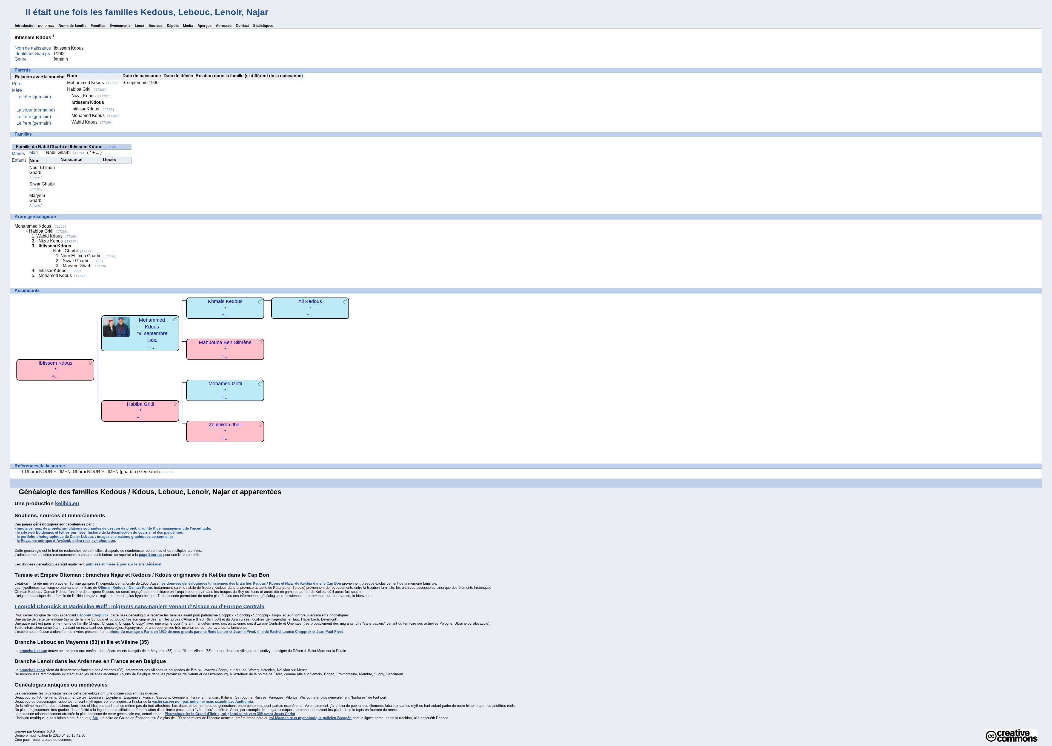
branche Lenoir (32, 670)
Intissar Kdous (93, 109)
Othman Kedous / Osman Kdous (125, 587)
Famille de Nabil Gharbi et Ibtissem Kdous (67, 146)
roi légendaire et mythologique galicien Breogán (310, 718)
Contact (242, 26)
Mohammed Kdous (93, 82)
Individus (46, 26)
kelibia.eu (67, 503)
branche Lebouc (33, 651)
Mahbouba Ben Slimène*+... (225, 349)
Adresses (223, 26)
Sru (95, 718)
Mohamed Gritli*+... (225, 390)
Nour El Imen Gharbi (42, 172)
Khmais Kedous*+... (225, 308)
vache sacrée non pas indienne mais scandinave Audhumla (202, 701)
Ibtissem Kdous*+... (55, 369)
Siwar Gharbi (42, 186)
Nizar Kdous (91, 95)
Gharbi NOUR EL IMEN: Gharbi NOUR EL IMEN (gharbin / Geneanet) (99, 471)
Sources (155, 26)
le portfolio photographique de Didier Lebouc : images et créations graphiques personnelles (95, 537)
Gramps (39, 731)
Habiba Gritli (87, 89)
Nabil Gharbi (66, 152)
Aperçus (204, 26)
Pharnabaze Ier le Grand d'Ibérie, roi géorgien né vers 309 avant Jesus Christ (230, 714)
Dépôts (173, 26)
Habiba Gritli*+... (140, 410)
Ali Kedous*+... (310, 308)
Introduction (25, 26)
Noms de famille (72, 26)
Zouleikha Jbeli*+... (225, 431)
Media (188, 26)
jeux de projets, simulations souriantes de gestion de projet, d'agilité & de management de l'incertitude (122, 528)
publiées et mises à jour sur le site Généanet (123, 564)
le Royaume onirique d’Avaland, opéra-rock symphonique (66, 541)
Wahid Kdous (92, 122)
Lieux (139, 26)
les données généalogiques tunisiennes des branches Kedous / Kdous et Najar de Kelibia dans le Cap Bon (251, 583)
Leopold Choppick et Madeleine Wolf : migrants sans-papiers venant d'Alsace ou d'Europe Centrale (139, 606)
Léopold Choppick (92, 615)
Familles (98, 26)
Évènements (120, 26)
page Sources (150, 555)
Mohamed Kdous (96, 115)
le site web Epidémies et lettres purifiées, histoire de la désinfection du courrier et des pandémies (100, 532)
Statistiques (263, 26)
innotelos (25, 528)
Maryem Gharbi (37, 200)
